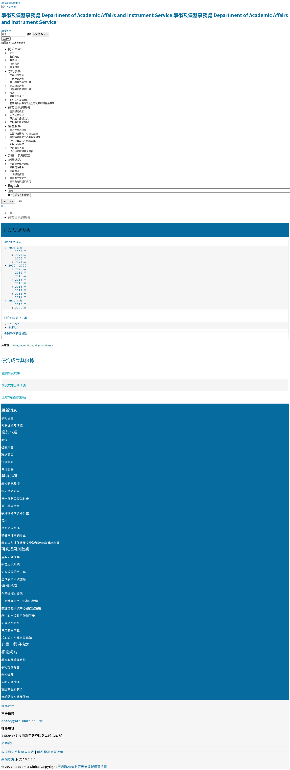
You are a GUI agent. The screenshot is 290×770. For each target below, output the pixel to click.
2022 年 (21, 258)
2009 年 (21, 308)
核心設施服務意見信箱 (21, 151)
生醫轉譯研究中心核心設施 (19, 601)
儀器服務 (14, 126)
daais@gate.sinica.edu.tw (22, 720)
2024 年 (21, 251)
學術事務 (14, 71)
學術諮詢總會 (10, 667)
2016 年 (21, 283)
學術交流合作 (10, 528)
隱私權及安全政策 (50, 752)
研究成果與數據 (19, 107)
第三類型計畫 (10, 505)
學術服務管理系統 (13, 659)
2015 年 (21, 287)
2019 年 (21, 272)
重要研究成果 (12, 242)
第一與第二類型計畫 (15, 498)
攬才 (4, 520)
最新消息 (9, 410)
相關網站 (14, 159)
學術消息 (7, 418)
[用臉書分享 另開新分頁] (19, 345)
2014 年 (21, 290)
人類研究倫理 (10, 682)
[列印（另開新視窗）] (49, 345)
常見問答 (14, 67)
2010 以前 (15, 301)
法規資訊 (7, 462)
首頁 (12, 212)
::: (21, 3)
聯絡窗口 (7, 454)
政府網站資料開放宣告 (17, 752)
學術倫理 (7, 674)
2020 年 (21, 269)
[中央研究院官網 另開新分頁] (8, 6)
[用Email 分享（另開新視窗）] (39, 345)
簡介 (4, 439)
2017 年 (21, 279)
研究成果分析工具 (15, 318)
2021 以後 (15, 248)
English (13, 185)
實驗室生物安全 (12, 689)
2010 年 (21, 304)
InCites (13, 324)
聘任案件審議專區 (13, 535)
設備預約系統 (10, 623)
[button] (13, 42)
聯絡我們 (7, 706)
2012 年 (21, 297)
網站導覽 (6, 30)
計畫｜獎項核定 (19, 155)
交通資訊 (7, 743)
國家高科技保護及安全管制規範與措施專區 (32, 103)
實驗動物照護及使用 (20, 181)
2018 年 (21, 276)
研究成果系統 (10, 564)
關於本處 (14, 49)
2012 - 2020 (17, 265)
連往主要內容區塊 (10, 3)
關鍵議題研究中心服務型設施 (21, 608)
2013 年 (21, 294)
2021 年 (21, 262)
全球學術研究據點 (19, 122)
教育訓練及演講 (12, 425)
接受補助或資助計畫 (20, 89)
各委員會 (7, 447)
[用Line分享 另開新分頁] (30, 345)
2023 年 (21, 255)
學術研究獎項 (10, 483)
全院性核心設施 (12, 593)
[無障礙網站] (82, 766)
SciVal (13, 327)
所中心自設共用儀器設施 (18, 615)
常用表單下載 (10, 630)
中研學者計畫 (10, 491)
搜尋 (29, 34)
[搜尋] (40, 34)
